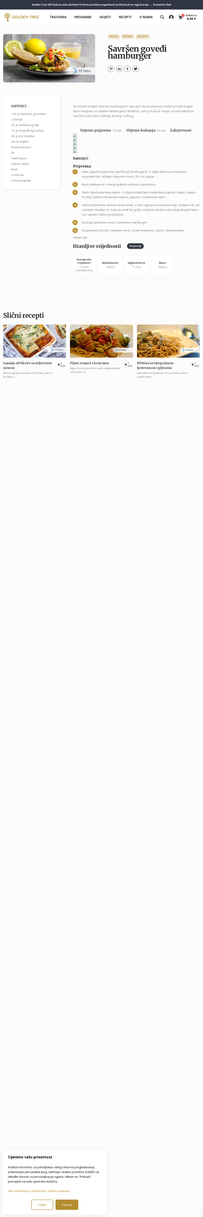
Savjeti (105, 17)
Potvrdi (67, 1205)
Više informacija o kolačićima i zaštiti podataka (39, 1191)
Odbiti (42, 1205)
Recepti (125, 17)
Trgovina (58, 17)
